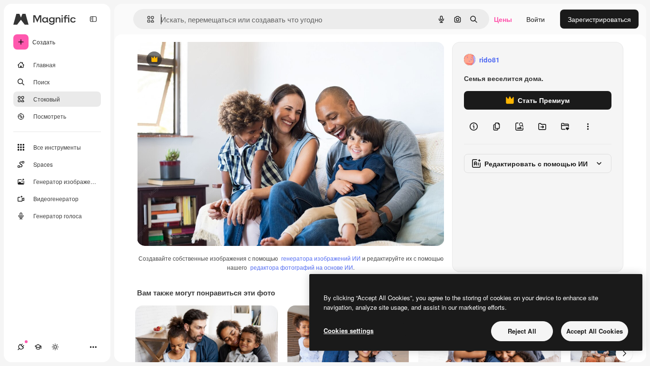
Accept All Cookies (594, 331)
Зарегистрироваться (599, 19)
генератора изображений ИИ (321, 258)
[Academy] (38, 347)
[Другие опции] (587, 126)
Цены (503, 19)
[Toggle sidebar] (93, 19)
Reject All (522, 331)
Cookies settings (349, 330)
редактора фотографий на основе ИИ (301, 267)
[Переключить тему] (55, 347)
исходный (201, 60)
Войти (535, 19)
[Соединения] (21, 347)
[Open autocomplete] (147, 19)
